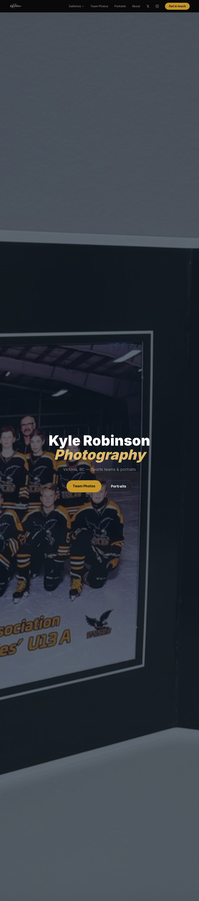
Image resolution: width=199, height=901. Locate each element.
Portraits (120, 6)
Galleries (75, 6)
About (136, 6)
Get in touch (177, 6)
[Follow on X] (147, 6)
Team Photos (99, 6)
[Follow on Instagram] (157, 6)
